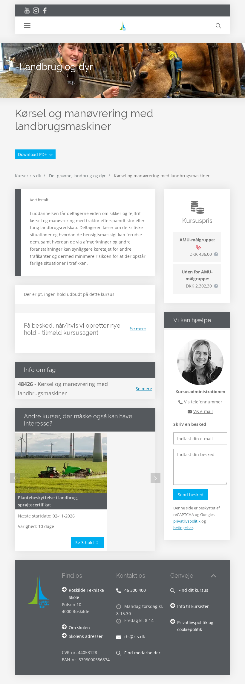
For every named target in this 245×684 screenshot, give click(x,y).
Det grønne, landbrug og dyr (77, 175)
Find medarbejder (141, 653)
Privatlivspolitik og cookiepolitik (195, 626)
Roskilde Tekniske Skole (86, 593)
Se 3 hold (85, 542)
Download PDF (33, 154)
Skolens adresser (86, 636)
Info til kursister (193, 606)
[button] (71, 25)
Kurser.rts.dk (28, 175)
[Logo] (122, 25)
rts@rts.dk (134, 636)
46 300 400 (134, 590)
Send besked (190, 494)
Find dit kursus (192, 590)
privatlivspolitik (186, 521)
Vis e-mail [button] (203, 411)
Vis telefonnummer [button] (203, 402)
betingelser (183, 527)
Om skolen (79, 627)
